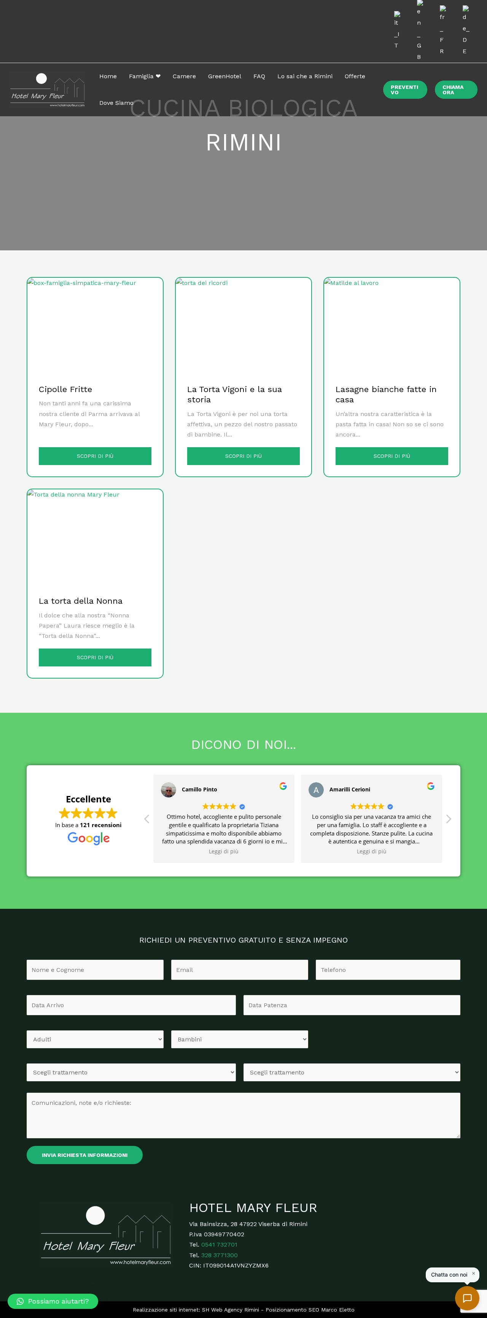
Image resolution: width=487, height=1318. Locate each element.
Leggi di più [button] (224, 851)
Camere (184, 76)
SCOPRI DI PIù (95, 456)
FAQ (259, 76)
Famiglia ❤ (145, 76)
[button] (53, 1301)
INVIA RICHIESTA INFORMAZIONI (84, 1155)
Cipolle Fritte (65, 389)
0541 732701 (219, 1244)
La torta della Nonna (81, 601)
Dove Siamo (116, 102)
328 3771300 (219, 1255)
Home (108, 76)
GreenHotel (224, 76)
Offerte (355, 76)
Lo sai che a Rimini (305, 76)
